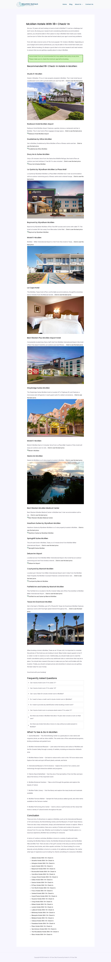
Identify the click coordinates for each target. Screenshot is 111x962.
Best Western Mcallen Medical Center (43, 508)
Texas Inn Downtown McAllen (39, 602)
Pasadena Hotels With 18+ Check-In (43, 923)
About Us (78, 4)
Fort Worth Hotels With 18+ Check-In (44, 888)
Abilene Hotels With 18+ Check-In (42, 858)
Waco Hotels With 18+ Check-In (42, 934)
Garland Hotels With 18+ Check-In (43, 893)
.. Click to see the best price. (74, 81)
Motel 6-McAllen (34, 441)
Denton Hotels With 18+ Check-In (42, 882)
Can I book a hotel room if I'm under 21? (43, 683)
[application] (82, 4)
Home (65, 4)
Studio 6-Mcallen (34, 74)
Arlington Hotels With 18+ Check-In (43, 863)
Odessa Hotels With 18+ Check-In (43, 921)
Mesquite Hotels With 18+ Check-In (43, 915)
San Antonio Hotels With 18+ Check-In (44, 929)
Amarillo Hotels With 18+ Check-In (43, 860)
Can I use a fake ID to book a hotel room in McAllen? (47, 694)
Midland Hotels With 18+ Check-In (43, 918)
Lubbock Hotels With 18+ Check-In (43, 910)
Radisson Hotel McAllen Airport (40, 124)
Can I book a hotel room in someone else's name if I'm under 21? (51, 710)
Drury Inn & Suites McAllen (38, 154)
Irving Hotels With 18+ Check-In (42, 901)
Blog (70, 4)
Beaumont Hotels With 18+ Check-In (43, 869)
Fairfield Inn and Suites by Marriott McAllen (45, 586)
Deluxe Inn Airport (34, 553)
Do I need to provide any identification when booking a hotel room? (51, 705)
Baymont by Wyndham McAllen (40, 222)
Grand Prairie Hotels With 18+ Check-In (44, 896)
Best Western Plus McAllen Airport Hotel (44, 338)
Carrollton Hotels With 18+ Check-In (43, 874)
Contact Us (89, 4)
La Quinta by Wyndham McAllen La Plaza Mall (46, 169)
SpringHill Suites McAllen (37, 538)
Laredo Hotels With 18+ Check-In (42, 907)
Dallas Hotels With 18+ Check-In (42, 880)
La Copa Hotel (33, 288)
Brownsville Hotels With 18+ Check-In (44, 871)
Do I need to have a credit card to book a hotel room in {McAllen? (51, 699)
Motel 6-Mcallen (34, 237)
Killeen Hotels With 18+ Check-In (42, 904)
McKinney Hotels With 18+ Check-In (43, 912)
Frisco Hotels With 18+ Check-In (42, 891)
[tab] (55, 683)
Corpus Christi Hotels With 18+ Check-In (45, 877)
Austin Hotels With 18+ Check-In (42, 866)
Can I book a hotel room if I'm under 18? (43, 688)
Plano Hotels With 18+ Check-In (42, 926)
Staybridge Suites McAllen (38, 388)
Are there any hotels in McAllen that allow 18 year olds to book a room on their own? (55, 717)
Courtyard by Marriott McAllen (40, 568)
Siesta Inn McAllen (35, 456)
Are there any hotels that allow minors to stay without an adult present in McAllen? (53, 725)
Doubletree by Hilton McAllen (39, 139)
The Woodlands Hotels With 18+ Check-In (45, 932)
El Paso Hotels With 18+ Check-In (42, 885)
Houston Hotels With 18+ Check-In (43, 899)
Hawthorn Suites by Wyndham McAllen (44, 523)
